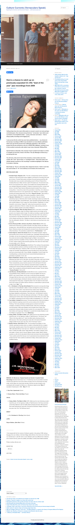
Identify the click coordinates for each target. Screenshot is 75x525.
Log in (56, 381)
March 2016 (57, 293)
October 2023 (58, 173)
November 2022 (58, 188)
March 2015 (57, 312)
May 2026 (57, 133)
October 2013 (58, 338)
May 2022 (57, 197)
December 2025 (58, 139)
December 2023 (58, 170)
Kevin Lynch (57, 100)
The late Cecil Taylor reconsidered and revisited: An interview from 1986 (22, 498)
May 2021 (57, 216)
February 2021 (58, 219)
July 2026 (57, 131)
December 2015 (58, 298)
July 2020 (57, 228)
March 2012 (57, 367)
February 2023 (58, 184)
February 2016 (58, 295)
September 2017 (58, 267)
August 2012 (57, 360)
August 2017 (57, 268)
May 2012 (57, 364)
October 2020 (58, 225)
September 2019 (58, 239)
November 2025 (58, 140)
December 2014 (58, 316)
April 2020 (57, 233)
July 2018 (57, 252)
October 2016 (58, 284)
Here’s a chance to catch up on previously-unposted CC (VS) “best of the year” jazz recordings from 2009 (25, 83)
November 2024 (58, 157)
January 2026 (58, 137)
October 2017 (58, 265)
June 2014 (57, 326)
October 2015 (58, 301)
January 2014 (58, 333)
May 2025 (57, 148)
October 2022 (58, 190)
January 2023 (58, 185)
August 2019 (57, 241)
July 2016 (57, 289)
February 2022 (58, 202)
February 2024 (58, 168)
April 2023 (57, 181)
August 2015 (57, 304)
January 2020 (58, 238)
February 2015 (58, 313)
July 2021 (57, 213)
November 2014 (58, 318)
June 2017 (57, 272)
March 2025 (57, 151)
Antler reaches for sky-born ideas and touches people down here (21, 508)
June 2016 (57, 290)
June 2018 (57, 253)
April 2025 (57, 150)
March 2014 (57, 330)
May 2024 (57, 164)
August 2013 (57, 341)
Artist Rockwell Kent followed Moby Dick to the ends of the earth (21, 503)
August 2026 (57, 130)
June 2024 (57, 162)
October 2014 (58, 319)
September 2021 (58, 210)
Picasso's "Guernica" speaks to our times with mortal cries (19, 500)
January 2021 (58, 221)
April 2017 (57, 275)
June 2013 (57, 344)
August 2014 (57, 323)
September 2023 (58, 174)
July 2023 (57, 177)
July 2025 (57, 145)
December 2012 (58, 353)
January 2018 (58, 261)
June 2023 (57, 179)
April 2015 (57, 310)
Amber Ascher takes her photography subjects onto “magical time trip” (61, 76)
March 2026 (57, 134)
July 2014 (57, 324)
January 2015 (58, 315)
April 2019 (57, 245)
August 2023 (57, 176)
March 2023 (57, 182)
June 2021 (57, 214)
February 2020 (58, 236)
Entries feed (57, 383)
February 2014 (58, 332)
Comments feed (58, 384)
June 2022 (57, 196)
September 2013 (58, 339)
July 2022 (57, 194)
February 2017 (58, 278)
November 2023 (58, 171)
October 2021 (58, 208)
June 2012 (57, 363)
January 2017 (58, 279)
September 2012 (58, 358)
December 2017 (58, 262)
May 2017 (57, 273)
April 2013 (57, 347)
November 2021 (58, 207)
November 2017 (58, 264)
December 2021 (58, 205)
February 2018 (58, 259)
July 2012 (57, 361)
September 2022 (58, 191)
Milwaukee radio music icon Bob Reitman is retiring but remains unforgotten (62, 117)
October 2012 (58, 356)
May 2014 (57, 327)
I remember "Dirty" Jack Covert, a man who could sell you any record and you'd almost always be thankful (30, 506)
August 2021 (57, 211)
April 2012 (57, 366)
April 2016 (57, 292)
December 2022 (58, 187)
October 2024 (58, 159)
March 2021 (57, 218)
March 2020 (57, 235)
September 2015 (58, 302)
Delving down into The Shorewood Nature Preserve (61, 101)
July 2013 (57, 343)
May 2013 (57, 346)
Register (57, 380)
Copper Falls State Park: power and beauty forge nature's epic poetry (22, 504)
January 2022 (58, 204)
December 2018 (58, 247)
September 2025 (58, 143)
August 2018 (57, 250)
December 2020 (58, 222)
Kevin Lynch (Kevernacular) (60, 404)
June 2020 (57, 230)
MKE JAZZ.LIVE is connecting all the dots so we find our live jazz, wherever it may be (62, 87)
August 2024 (57, 160)
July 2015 (57, 306)
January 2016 (58, 296)
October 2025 (58, 142)
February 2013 (58, 350)
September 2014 (58, 321)
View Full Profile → (58, 486)
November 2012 (58, 355)
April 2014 (57, 329)
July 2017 (57, 270)
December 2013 (58, 335)
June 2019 (57, 242)
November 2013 (58, 336)
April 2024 (57, 165)
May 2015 (57, 309)
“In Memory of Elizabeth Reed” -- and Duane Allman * (18, 512)
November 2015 (58, 299)
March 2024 (57, 167)
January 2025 (58, 154)
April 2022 (57, 199)
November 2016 (58, 282)
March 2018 (57, 258)
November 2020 (58, 224)
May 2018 (57, 255)
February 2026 (58, 136)
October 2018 (58, 248)
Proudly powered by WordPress (37, 520)
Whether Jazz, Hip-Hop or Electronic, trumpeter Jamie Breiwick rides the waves (24, 511)
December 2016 (58, 281)
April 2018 (57, 256)
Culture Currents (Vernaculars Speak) (26, 7)
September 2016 (58, 285)
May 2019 (57, 244)
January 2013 (58, 352)
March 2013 (57, 349)
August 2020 (57, 227)
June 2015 (57, 307)
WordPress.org (58, 386)
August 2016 (57, 287)
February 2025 (58, 153)
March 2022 (57, 201)
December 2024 (58, 156)
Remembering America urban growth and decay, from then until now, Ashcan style (25, 501)
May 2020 (57, 231)
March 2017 (57, 276)
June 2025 (57, 147)
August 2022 (57, 193)
